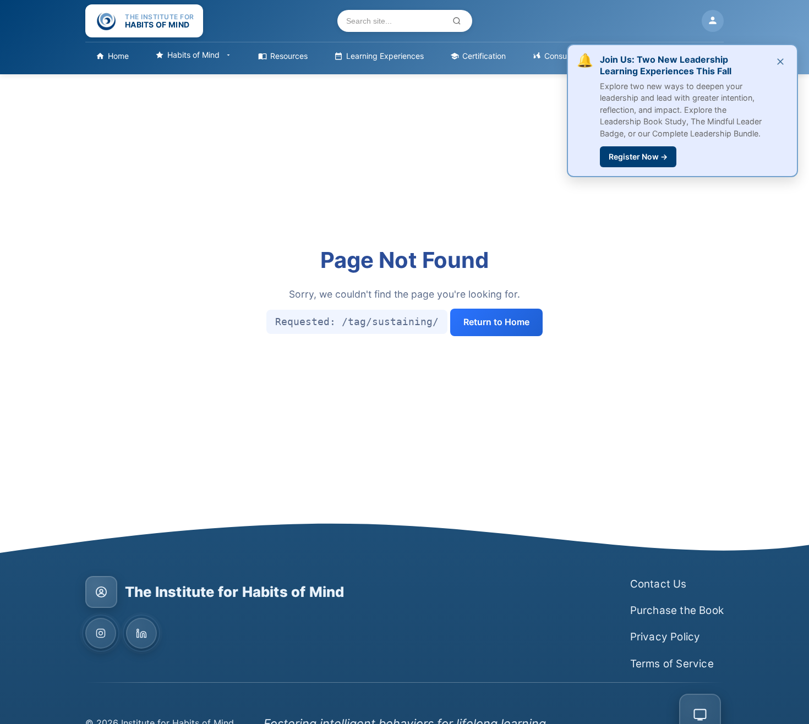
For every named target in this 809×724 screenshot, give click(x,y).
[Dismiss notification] (780, 62)
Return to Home (496, 321)
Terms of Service (672, 663)
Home (118, 56)
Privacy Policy (665, 636)
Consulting (563, 56)
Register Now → (638, 156)
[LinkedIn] (141, 633)
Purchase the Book (677, 610)
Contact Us (658, 584)
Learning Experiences (385, 56)
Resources (289, 56)
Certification (484, 56)
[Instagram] (100, 633)
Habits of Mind (193, 54)
